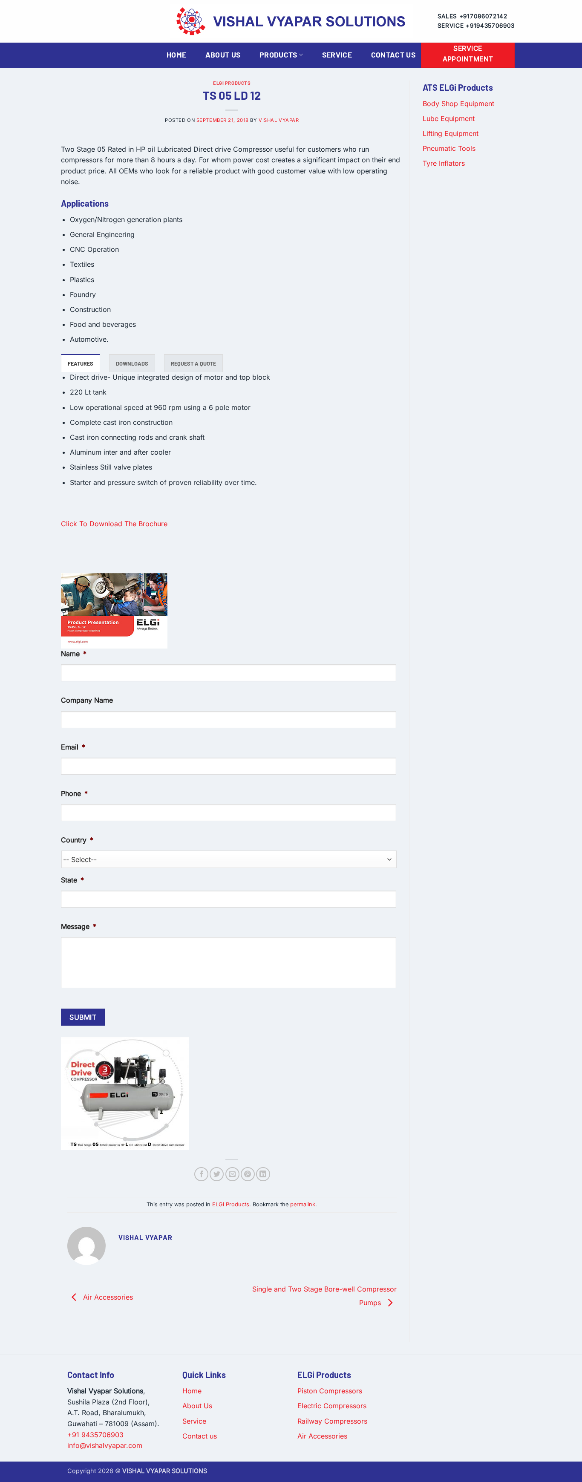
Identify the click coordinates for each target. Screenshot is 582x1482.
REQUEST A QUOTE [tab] (193, 363)
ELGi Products (232, 83)
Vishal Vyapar (279, 120)
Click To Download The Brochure (114, 523)
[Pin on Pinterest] (248, 1174)
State (72, 880)
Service (337, 54)
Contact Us (393, 54)
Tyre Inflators (444, 163)
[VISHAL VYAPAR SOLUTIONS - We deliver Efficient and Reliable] (291, 21)
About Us (223, 54)
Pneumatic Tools (449, 148)
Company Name (87, 700)
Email (73, 747)
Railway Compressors (332, 1421)
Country (77, 840)
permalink (302, 1204)
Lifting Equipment (450, 133)
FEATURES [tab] (80, 363)
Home (176, 54)
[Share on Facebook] (201, 1174)
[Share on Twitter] (217, 1174)
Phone (74, 793)
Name (73, 653)
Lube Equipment (449, 118)
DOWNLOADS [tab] (132, 363)
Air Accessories (107, 1297)
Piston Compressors (329, 1391)
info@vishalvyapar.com (104, 1445)
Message (78, 926)
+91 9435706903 (95, 1434)
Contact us (199, 1436)
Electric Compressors (331, 1405)
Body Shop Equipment (458, 103)
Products (278, 54)
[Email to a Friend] (232, 1174)
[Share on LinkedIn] (263, 1174)
